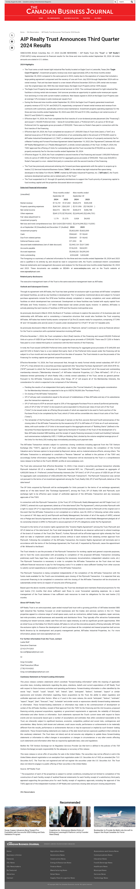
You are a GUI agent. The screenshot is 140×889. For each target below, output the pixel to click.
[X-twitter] (115, 1)
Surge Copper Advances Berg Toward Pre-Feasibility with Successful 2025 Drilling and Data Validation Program (25, 832)
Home (41, 18)
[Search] (132, 1)
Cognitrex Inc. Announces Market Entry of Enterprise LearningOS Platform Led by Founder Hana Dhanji (68, 832)
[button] (12, 35)
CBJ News (97, 18)
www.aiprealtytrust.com (30, 271)
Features (86, 18)
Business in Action (71, 18)
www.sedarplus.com (82, 268)
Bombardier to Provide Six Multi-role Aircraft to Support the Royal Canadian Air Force (113, 831)
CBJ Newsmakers (53, 18)
